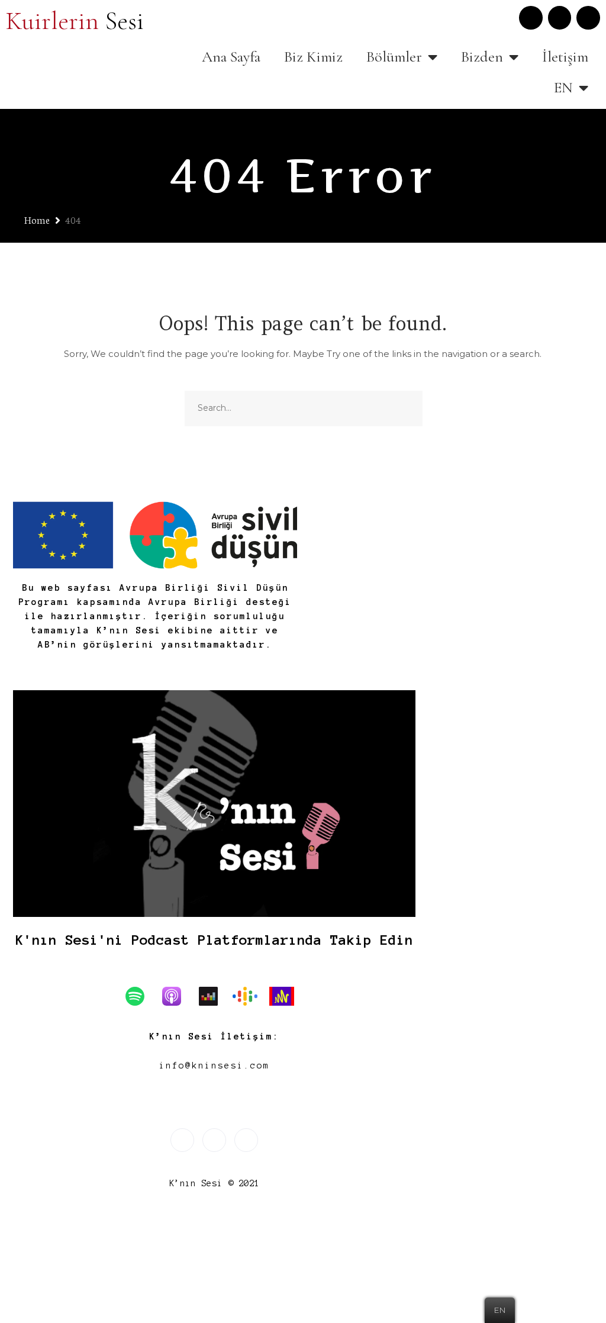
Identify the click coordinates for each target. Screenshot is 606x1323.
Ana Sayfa (231, 56)
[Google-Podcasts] (251, 996)
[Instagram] (560, 18)
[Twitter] (531, 18)
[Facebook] (588, 18)
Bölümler (394, 56)
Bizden (482, 56)
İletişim (565, 56)
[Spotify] (141, 996)
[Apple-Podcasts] (177, 996)
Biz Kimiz (313, 56)
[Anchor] (287, 996)
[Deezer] (214, 996)
